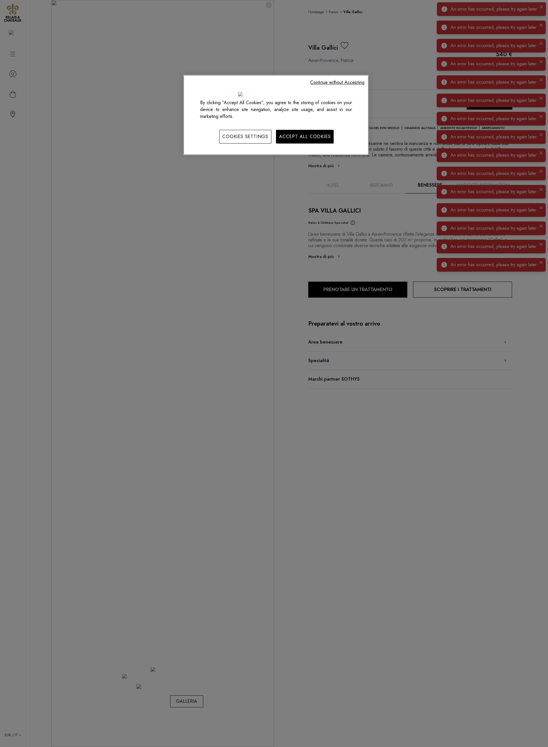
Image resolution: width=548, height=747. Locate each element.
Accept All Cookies (305, 136)
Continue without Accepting (337, 82)
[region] (276, 115)
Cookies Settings (245, 136)
